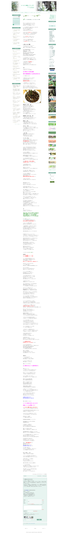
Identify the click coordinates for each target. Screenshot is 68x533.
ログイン (55, 0)
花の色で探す (51, 39)
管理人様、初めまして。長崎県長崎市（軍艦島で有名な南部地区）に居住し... (16, 86)
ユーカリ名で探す (51, 30)
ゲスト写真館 (51, 48)
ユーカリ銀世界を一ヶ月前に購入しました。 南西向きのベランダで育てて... (16, 117)
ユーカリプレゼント (52, 61)
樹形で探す (50, 32)
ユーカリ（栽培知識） (52, 51)
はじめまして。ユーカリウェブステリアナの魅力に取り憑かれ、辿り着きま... (16, 109)
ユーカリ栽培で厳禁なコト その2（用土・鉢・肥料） (32, 19)
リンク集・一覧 (51, 62)
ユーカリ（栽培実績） (52, 50)
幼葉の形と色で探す (52, 40)
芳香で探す (50, 33)
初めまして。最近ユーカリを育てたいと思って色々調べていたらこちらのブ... (16, 94)
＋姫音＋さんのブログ (52, 155)
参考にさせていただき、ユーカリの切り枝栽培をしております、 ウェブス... (16, 105)
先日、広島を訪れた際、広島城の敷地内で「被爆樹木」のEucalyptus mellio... (16, 90)
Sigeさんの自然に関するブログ (52, 138)
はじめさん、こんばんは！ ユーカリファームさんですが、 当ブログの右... (16, 121)
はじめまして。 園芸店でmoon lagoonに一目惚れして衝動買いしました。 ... (16, 113)
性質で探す (50, 34)
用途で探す (50, 38)
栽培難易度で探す (51, 35)
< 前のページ (26, 528)
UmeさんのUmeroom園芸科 (52, 134)
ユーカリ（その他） (52, 55)
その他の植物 (51, 56)
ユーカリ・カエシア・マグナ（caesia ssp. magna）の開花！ (16, 33)
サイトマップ (51, 63)
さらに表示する (18, 45)
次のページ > (44, 528)
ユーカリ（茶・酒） (52, 54)
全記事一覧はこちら (18, 80)
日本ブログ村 (52, 176)
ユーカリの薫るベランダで (27, 5)
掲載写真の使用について (52, 18)
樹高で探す (50, 31)
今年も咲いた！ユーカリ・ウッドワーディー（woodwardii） (16, 57)
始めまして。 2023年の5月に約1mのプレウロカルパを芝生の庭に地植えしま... (16, 97)
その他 (50, 57)
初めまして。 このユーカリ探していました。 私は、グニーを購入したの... (16, 101)
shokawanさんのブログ (52, 151)
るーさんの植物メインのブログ (52, 159)
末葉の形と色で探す (52, 41)
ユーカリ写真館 (51, 47)
